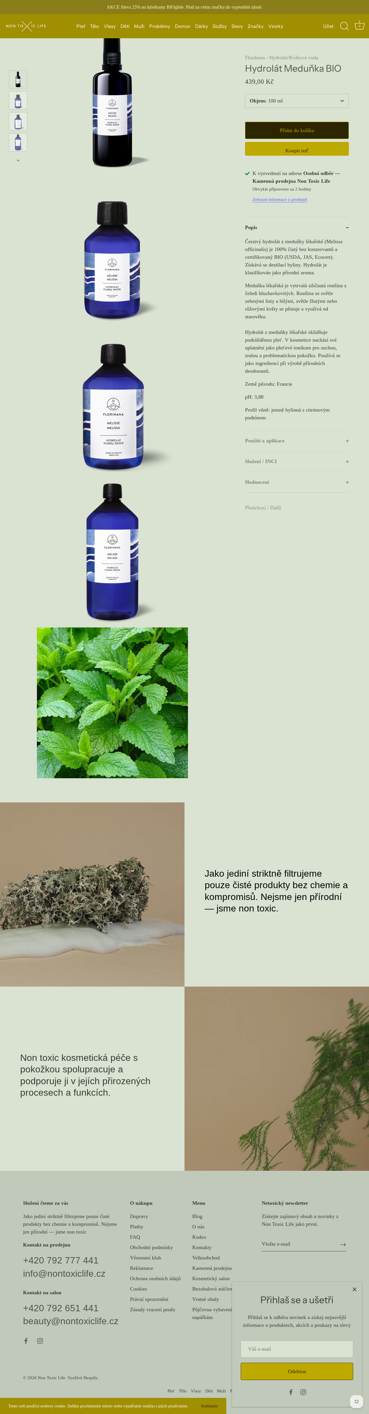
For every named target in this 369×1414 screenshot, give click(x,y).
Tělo (94, 26)
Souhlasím (209, 1406)
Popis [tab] (251, 227)
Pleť (80, 26)
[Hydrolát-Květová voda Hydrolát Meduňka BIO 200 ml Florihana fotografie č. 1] (18, 100)
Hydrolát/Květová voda (293, 57)
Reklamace (141, 1268)
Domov (182, 26)
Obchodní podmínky (151, 1247)
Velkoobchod (206, 1258)
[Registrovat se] (343, 1244)
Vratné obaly (205, 1299)
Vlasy (110, 26)
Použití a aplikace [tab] (265, 441)
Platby (136, 1227)
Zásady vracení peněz (152, 1309)
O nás (198, 1227)
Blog (197, 1216)
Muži (139, 26)
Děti (125, 26)
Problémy (159, 26)
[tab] (297, 334)
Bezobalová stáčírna (213, 1289)
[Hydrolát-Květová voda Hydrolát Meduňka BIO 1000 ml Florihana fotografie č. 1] (18, 142)
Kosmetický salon (211, 1278)
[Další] (18, 160)
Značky (255, 26)
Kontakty (202, 1247)
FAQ (135, 1237)
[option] (18, 80)
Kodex (199, 1237)
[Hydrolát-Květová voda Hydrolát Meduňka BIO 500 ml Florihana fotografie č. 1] (18, 121)
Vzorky (275, 26)
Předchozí (256, 508)
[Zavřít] (354, 1289)
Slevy (237, 26)
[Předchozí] (18, 62)
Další (275, 508)
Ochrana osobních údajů (155, 1278)
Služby (219, 26)
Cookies (138, 1289)
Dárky (201, 26)
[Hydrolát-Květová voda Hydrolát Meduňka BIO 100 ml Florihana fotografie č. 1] (18, 79)
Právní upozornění (149, 1299)
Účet (328, 26)
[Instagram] (303, 1391)
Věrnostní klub (145, 1258)
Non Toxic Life (51, 1377)
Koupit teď (296, 150)
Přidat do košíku (297, 130)
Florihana (255, 57)
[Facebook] (291, 1391)
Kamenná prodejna (212, 1268)
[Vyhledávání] (344, 26)
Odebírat (297, 1371)
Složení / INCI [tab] (261, 461)
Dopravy (139, 1216)
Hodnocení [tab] (257, 482)
